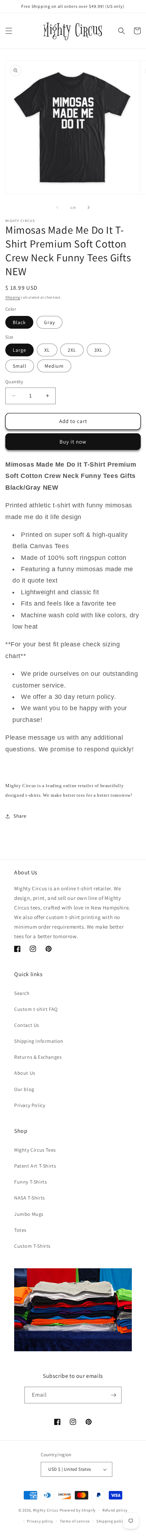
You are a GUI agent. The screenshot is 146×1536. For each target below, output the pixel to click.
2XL (72, 350)
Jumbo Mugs (29, 1214)
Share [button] (20, 816)
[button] (9, 31)
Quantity (14, 382)
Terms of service (75, 1521)
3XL (98, 350)
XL (47, 350)
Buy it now (73, 441)
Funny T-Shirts (30, 1182)
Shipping (12, 297)
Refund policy (115, 1510)
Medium (54, 366)
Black (19, 322)
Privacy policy (40, 1521)
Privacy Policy (29, 1105)
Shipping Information (38, 1041)
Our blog (24, 1089)
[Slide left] (57, 207)
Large (19, 350)
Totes (20, 1230)
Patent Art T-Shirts (35, 1166)
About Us (24, 1073)
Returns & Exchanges (38, 1057)
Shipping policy (111, 1521)
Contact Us (26, 1025)
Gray (49, 322)
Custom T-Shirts (32, 1246)
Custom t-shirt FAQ (36, 1009)
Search (22, 993)
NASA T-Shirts (29, 1198)
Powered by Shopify (78, 1510)
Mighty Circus (45, 1510)
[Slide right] (88, 207)
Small (20, 366)
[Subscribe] (113, 1395)
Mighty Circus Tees (35, 1150)
